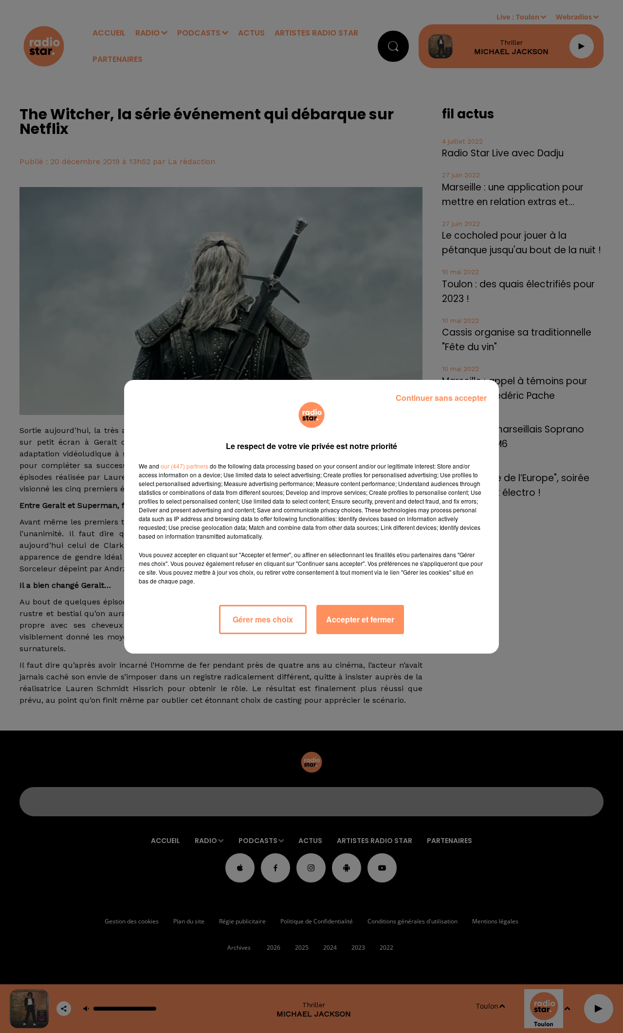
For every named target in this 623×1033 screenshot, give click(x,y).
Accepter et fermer (360, 619)
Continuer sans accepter (441, 397)
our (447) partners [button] (184, 466)
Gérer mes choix (263, 619)
